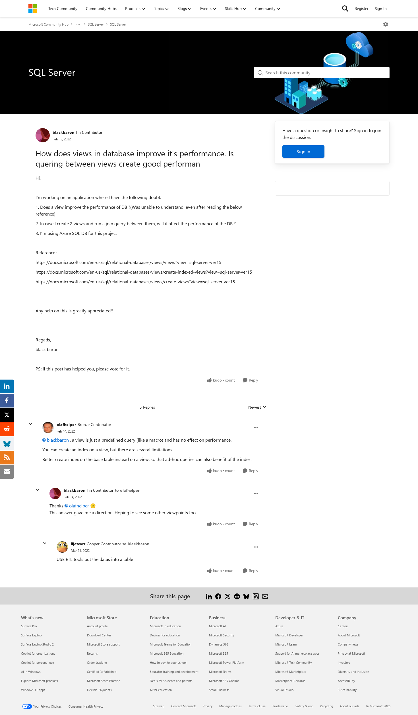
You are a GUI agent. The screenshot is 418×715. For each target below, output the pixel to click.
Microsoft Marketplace (291, 671)
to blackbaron (136, 543)
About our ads (349, 706)
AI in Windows (31, 671)
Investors (344, 662)
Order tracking (97, 662)
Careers (343, 626)
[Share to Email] (265, 596)
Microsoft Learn (286, 644)
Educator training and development (174, 671)
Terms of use (257, 706)
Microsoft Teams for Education (170, 644)
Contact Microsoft (183, 706)
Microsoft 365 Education (166, 653)
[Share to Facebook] (218, 596)
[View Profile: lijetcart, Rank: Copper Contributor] (62, 547)
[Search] (345, 8)
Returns (92, 653)
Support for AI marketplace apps (297, 653)
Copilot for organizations (38, 653)
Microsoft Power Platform (226, 662)
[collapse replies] (30, 424)
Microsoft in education (165, 626)
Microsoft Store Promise (103, 681)
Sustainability (347, 690)
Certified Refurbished (101, 671)
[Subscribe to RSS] (256, 596)
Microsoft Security (221, 635)
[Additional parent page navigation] (78, 24)
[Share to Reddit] (237, 596)
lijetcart (78, 543)
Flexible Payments (99, 690)
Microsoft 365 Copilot (224, 681)
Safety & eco (304, 706)
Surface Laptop (31, 635)
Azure (279, 626)
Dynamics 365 (218, 644)
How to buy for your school (168, 662)
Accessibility (346, 681)
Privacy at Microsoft (351, 653)
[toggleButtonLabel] (386, 24)
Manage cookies (230, 706)
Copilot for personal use (37, 662)
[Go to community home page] (32, 8)
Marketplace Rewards (290, 681)
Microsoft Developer (289, 635)
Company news (348, 644)
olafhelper (66, 424)
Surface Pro (29, 626)
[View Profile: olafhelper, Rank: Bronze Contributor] (48, 427)
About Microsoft (349, 635)
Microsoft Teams (220, 671)
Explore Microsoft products (39, 681)
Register (362, 8)
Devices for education (165, 635)
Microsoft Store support (103, 644)
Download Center (99, 635)
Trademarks (280, 706)
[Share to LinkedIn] (209, 596)
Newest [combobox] (257, 407)
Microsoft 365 (218, 653)
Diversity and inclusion (353, 671)
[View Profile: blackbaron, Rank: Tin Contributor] (43, 135)
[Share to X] (228, 596)
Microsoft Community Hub (48, 24)
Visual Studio (284, 690)
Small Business (219, 690)
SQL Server (96, 24)
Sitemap (158, 706)
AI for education (161, 690)
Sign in (303, 151)
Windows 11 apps (33, 690)
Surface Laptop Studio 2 (37, 644)
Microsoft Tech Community (293, 662)
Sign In (381, 8)
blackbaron (63, 132)
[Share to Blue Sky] (246, 596)
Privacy (207, 706)
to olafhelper (127, 490)
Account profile (97, 626)
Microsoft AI (217, 626)
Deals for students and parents (171, 681)
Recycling (326, 706)
